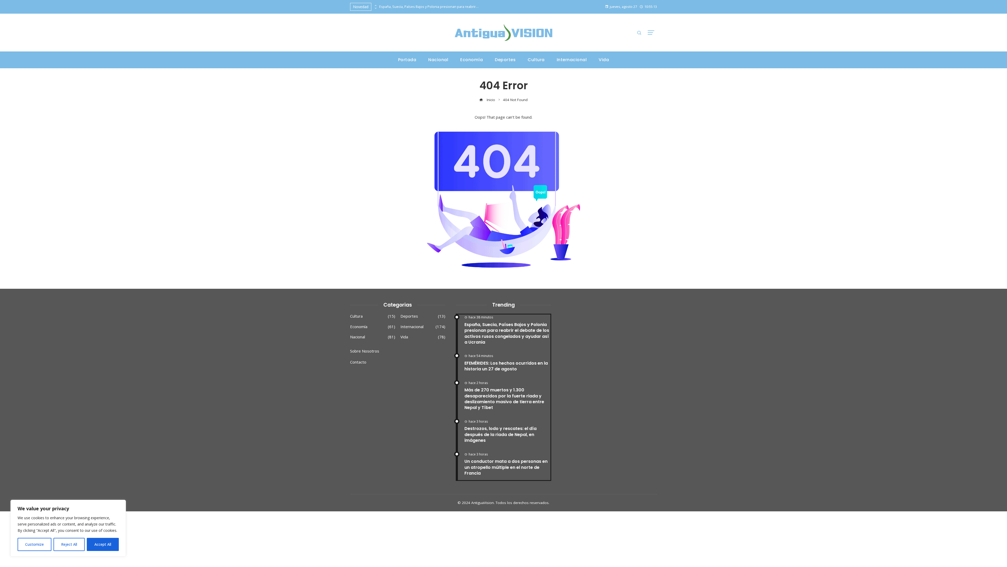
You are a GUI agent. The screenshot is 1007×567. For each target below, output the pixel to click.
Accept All (102, 544)
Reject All (69, 544)
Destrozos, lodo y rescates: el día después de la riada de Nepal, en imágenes (500, 434)
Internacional (423, 326)
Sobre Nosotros (364, 351)
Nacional (372, 336)
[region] (68, 528)
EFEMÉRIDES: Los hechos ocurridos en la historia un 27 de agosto (506, 366)
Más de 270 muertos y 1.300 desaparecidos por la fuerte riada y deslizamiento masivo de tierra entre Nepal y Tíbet (504, 399)
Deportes (423, 316)
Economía (372, 326)
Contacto (358, 362)
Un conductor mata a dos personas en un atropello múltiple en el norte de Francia (506, 467)
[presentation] (375, 5)
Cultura (372, 316)
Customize (34, 544)
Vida (423, 336)
